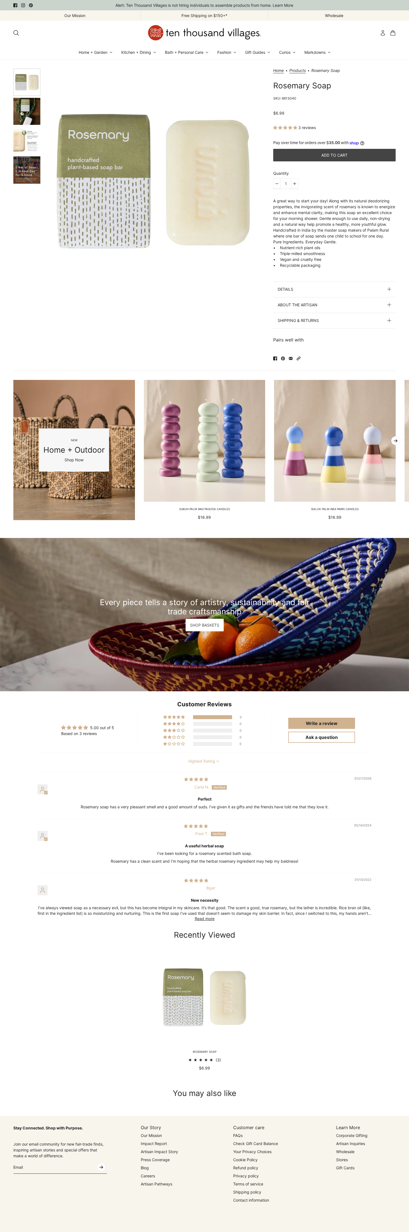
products (297, 71)
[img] (196, 779)
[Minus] (276, 183)
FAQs (238, 1135)
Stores (342, 1159)
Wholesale (345, 1151)
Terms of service (248, 1184)
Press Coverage (155, 1159)
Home (278, 71)
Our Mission (151, 1135)
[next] (395, 440)
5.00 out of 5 (102, 727)
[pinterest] (31, 5)
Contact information (251, 1200)
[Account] (383, 33)
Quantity (281, 173)
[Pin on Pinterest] (283, 358)
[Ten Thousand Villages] (204, 32)
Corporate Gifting (352, 1135)
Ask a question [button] (321, 737)
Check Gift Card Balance (255, 1143)
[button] (285, 127)
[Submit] (101, 1167)
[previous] (13, 449)
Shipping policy (247, 1192)
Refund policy (245, 1167)
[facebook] (15, 5)
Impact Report (154, 1143)
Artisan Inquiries (350, 1143)
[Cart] (393, 33)
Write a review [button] (321, 723)
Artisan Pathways (156, 1184)
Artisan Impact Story (159, 1151)
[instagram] (23, 5)
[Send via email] (291, 358)
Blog (145, 1167)
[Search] (16, 33)
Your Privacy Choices (252, 1151)
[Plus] (294, 183)
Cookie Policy (245, 1159)
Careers (148, 1175)
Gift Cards (345, 1167)
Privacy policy (246, 1175)
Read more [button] (205, 918)
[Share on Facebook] (275, 358)
